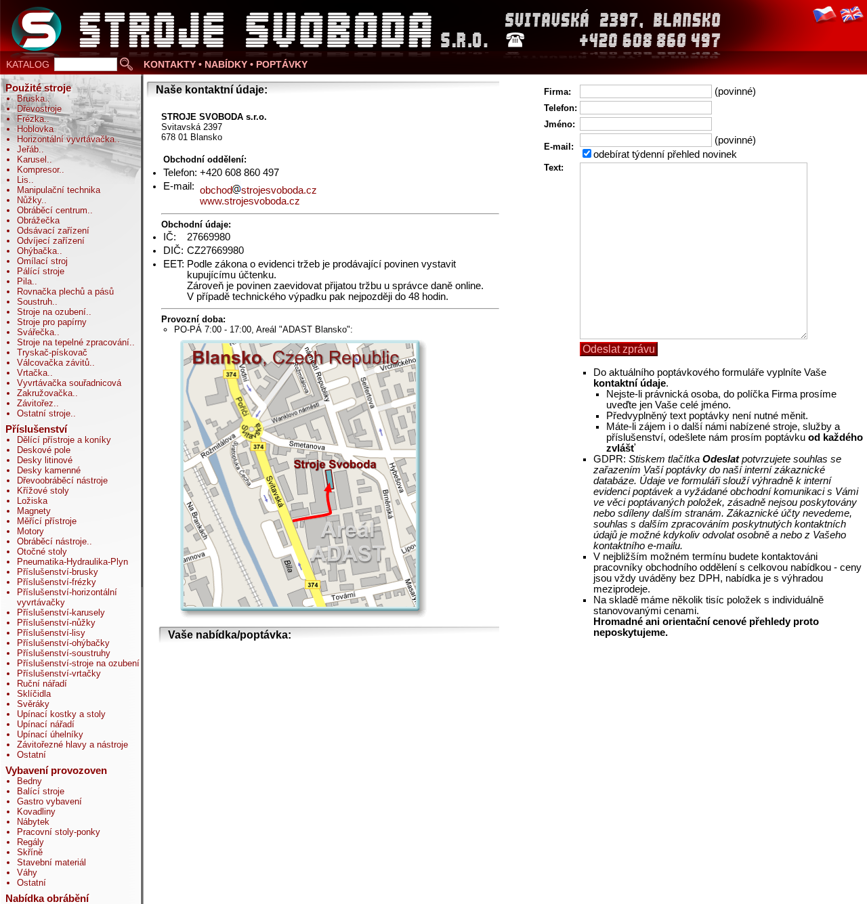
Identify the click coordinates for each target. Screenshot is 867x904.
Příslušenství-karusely (61, 612)
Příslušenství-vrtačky (59, 673)
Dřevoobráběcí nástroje (62, 480)
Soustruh (34, 302)
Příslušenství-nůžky (56, 623)
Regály (30, 842)
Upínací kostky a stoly (61, 714)
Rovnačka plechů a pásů (65, 291)
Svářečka (35, 332)
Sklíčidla (34, 694)
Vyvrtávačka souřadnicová (69, 383)
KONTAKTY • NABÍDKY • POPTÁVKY (226, 64)
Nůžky (29, 200)
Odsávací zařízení (53, 230)
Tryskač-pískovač (52, 352)
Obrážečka (38, 220)
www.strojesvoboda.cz (250, 201)
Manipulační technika (58, 190)
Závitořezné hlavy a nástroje (72, 744)
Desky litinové (44, 460)
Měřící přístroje (47, 521)
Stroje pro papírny (52, 322)
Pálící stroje (40, 271)
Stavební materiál (51, 862)
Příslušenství (36, 429)
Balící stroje (40, 791)
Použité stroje (38, 88)
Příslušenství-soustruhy (63, 653)
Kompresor (38, 170)
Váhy (27, 872)
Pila (24, 281)
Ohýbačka (37, 251)
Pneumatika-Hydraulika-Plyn (72, 562)
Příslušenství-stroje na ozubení (78, 663)
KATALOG (27, 64)
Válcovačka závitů (53, 363)
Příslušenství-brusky (57, 572)
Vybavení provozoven (56, 770)
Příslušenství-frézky (56, 582)
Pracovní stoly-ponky (58, 832)
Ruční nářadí (42, 684)
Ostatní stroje (43, 413)
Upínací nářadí (46, 724)
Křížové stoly (43, 491)
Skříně (30, 852)
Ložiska (32, 501)
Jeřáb (28, 149)
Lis (22, 180)
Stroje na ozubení (51, 312)
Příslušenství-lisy (51, 633)
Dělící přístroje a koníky (64, 440)
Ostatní (31, 755)
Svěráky (33, 704)
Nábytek (33, 822)
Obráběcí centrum (52, 210)
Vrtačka (32, 373)
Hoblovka (35, 129)
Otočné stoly (42, 551)
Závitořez (35, 403)
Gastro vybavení (49, 801)
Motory (30, 531)
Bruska (31, 98)
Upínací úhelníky (50, 734)
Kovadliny (36, 811)
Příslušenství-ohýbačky (63, 643)
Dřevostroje (39, 109)
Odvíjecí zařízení (51, 241)
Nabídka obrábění (47, 898)
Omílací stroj (42, 261)
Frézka (30, 119)
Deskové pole (43, 450)
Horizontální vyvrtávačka (65, 139)
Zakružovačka (44, 393)
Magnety (34, 511)
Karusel (32, 159)
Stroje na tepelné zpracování (73, 342)
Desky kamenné (49, 470)
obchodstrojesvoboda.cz (258, 190)
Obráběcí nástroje (52, 541)
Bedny (29, 781)
